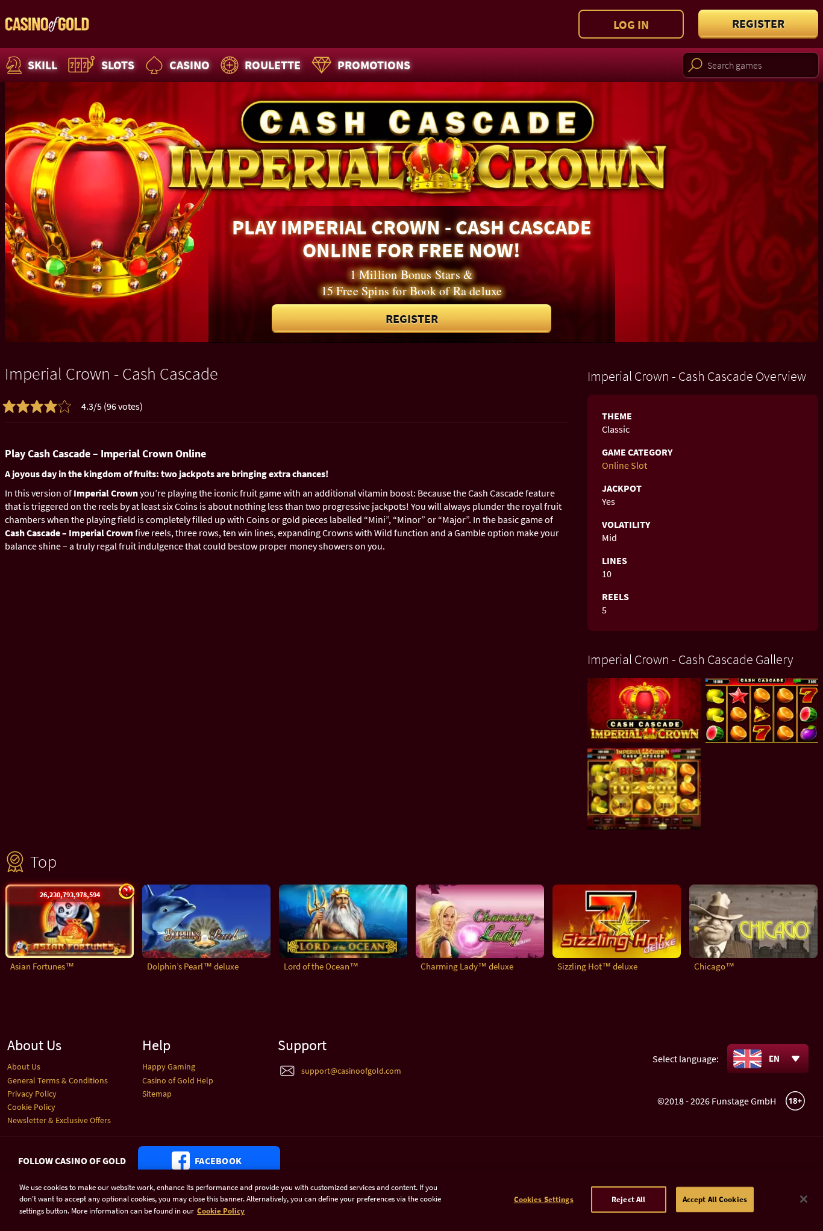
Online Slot (624, 465)
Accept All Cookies (715, 1199)
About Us (23, 1066)
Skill (42, 64)
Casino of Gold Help (177, 1080)
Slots (117, 64)
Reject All (628, 1199)
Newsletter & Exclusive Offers (59, 1120)
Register (758, 23)
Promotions (373, 64)
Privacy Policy (32, 1093)
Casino (189, 64)
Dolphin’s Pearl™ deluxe (193, 966)
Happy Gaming (168, 1066)
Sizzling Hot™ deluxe (597, 966)
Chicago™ (714, 966)
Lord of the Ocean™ (321, 966)
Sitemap (157, 1093)
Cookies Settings (544, 1199)
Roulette (273, 64)
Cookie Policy (31, 1106)
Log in (631, 24)
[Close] (803, 1199)
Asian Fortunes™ (42, 966)
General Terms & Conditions (57, 1080)
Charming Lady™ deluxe (467, 966)
